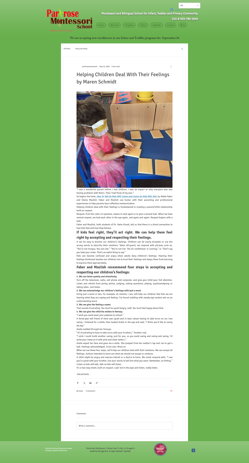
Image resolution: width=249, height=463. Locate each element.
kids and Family (81, 49)
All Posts (67, 49)
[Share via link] (97, 383)
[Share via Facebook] (78, 383)
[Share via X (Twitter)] (84, 383)
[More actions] (170, 66)
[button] (182, 49)
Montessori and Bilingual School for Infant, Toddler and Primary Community (149, 13)
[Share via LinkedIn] (90, 383)
